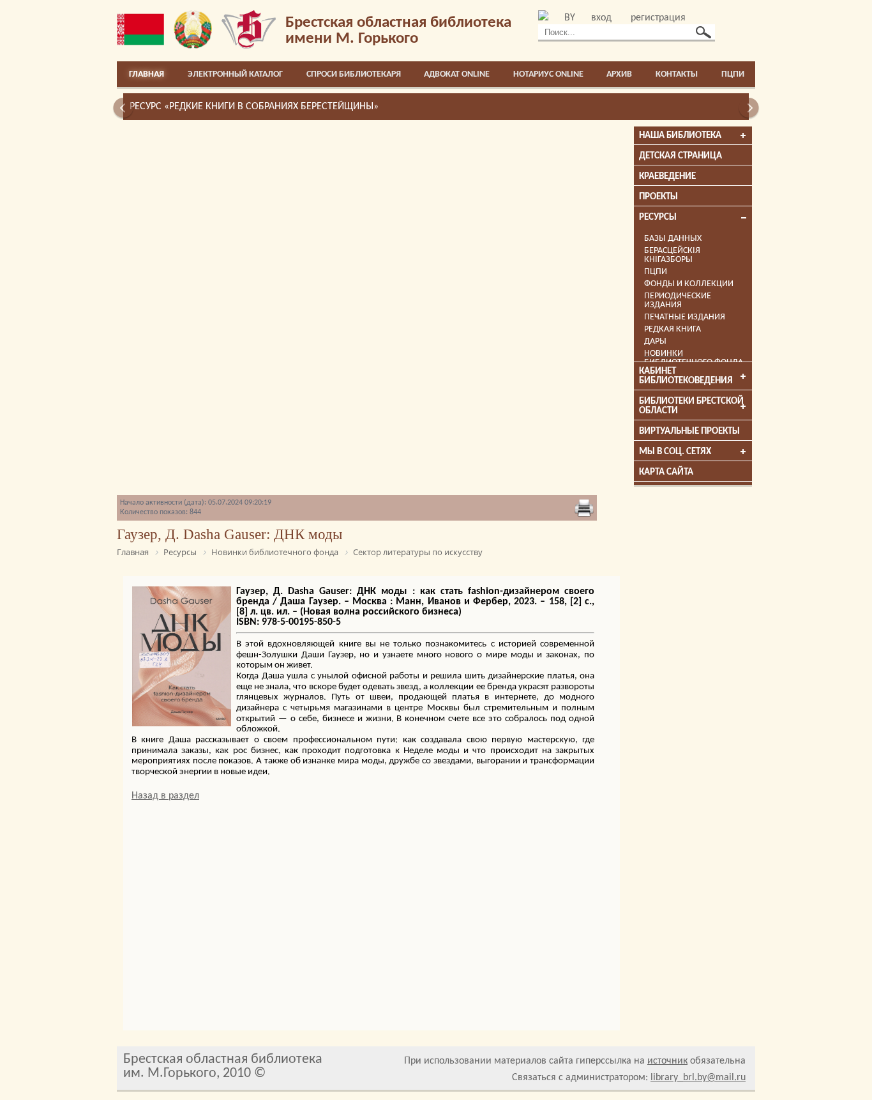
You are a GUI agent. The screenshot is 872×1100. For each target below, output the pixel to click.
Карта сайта (666, 472)
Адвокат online (457, 74)
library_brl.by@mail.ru (698, 1078)
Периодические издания (677, 300)
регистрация (658, 18)
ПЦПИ (732, 74)
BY (569, 18)
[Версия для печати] (584, 509)
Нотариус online (548, 74)
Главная (146, 74)
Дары (655, 341)
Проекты (658, 197)
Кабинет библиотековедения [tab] (686, 376)
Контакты (677, 74)
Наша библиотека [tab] (680, 136)
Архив (619, 74)
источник (667, 1061)
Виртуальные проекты (689, 431)
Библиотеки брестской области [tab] (691, 406)
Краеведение (667, 176)
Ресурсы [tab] (658, 217)
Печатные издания (684, 317)
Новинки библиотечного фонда (693, 358)
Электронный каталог (235, 74)
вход (601, 18)
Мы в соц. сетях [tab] (675, 452)
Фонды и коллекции (688, 284)
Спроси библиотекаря (353, 74)
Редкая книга (672, 329)
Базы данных (673, 238)
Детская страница (680, 156)
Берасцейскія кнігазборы (672, 255)
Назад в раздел (165, 796)
